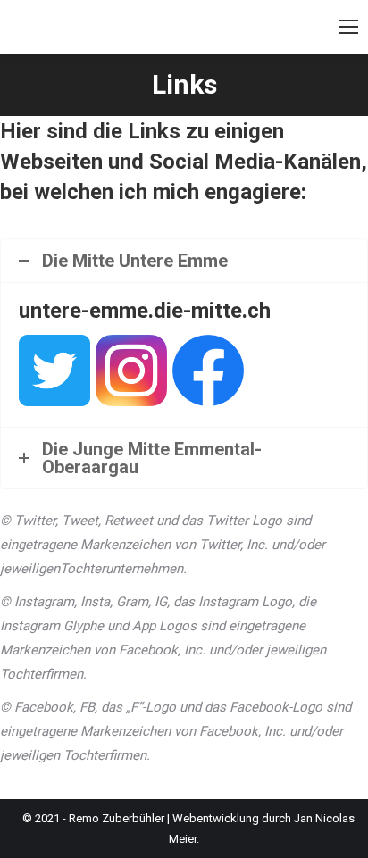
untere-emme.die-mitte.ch (145, 310)
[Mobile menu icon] (348, 26)
